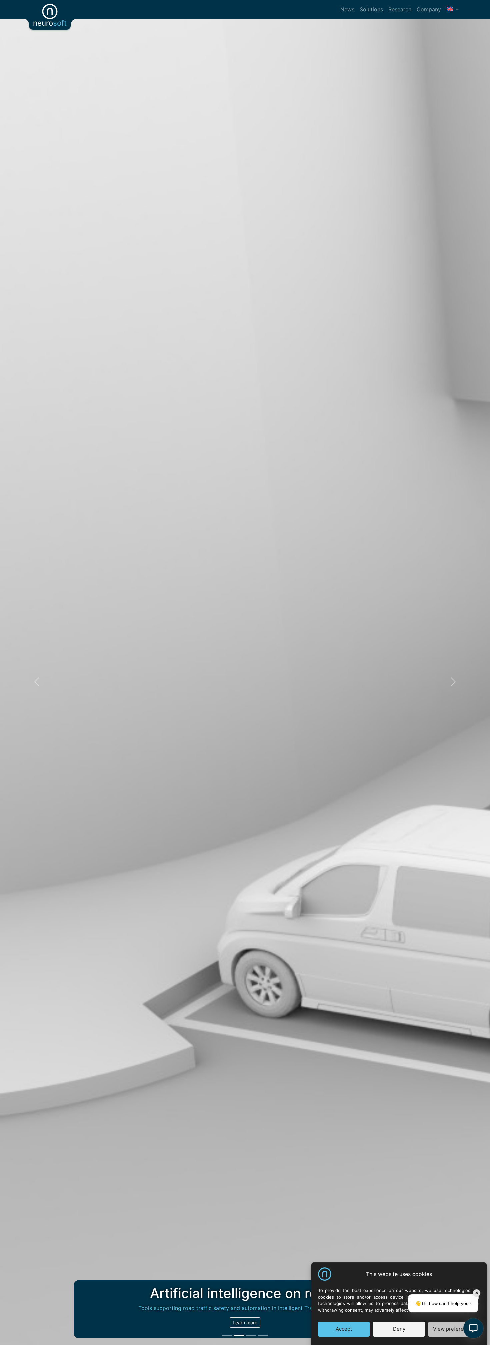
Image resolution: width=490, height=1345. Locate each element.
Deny (399, 1329)
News (347, 9)
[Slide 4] (263, 1336)
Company (429, 9)
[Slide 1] (227, 1336)
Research (399, 9)
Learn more (245, 1322)
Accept (344, 1329)
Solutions (371, 9)
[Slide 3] (251, 1336)
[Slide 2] (239, 1336)
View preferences (454, 1329)
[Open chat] (473, 1328)
